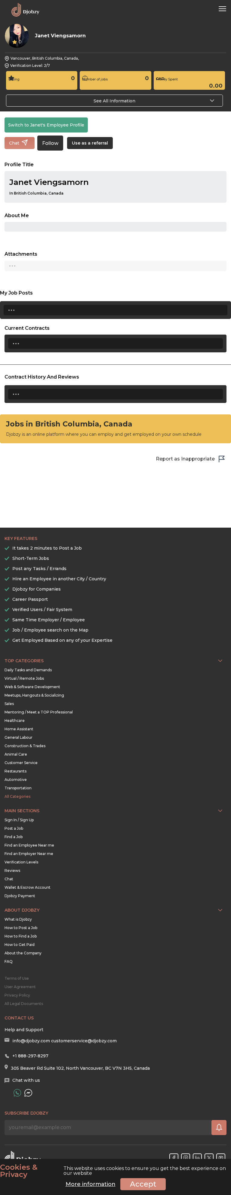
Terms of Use (17, 978)
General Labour (18, 737)
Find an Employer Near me (29, 853)
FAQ (9, 961)
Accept (143, 1184)
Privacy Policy (17, 995)
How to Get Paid (20, 944)
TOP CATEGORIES (24, 660)
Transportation (18, 788)
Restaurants (15, 771)
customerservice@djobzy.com (84, 1041)
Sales (9, 703)
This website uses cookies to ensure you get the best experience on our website (113, 1171)
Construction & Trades (25, 746)
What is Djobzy (18, 919)
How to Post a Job (21, 927)
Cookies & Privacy (19, 1171)
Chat (9, 879)
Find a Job (14, 837)
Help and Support (24, 1029)
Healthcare (15, 720)
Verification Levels (21, 862)
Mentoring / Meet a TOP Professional (39, 712)
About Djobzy (22, 910)
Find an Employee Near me (29, 845)
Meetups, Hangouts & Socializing (34, 695)
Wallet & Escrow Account (28, 887)
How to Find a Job (21, 936)
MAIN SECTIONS (22, 810)
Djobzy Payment (20, 896)
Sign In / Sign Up (19, 820)
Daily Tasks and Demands (28, 670)
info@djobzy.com (31, 1041)
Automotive (16, 779)
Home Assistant (19, 729)
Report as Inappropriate (185, 459)
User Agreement (20, 986)
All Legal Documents (24, 1003)
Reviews (12, 870)
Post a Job (14, 828)
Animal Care (16, 754)
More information (91, 1184)
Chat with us (26, 1080)
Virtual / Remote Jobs (24, 678)
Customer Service (21, 762)
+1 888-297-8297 (30, 1056)
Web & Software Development (32, 687)
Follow (50, 143)
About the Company (23, 953)
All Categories (17, 796)
